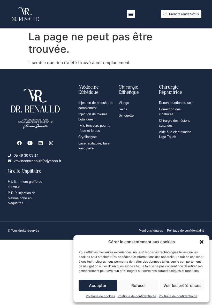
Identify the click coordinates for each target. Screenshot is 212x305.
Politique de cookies (100, 296)
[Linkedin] (40, 143)
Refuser (138, 285)
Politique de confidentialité (137, 296)
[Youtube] (30, 143)
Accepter (98, 285)
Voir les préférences (182, 285)
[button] (201, 242)
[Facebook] (19, 143)
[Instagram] (51, 143)
